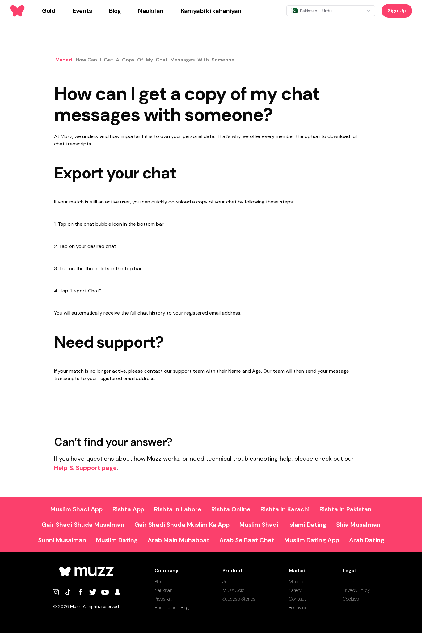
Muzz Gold (233, 590)
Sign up (230, 581)
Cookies (351, 599)
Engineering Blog (171, 607)
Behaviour (299, 607)
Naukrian (163, 590)
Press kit (163, 599)
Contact (297, 599)
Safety (295, 590)
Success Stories (238, 599)
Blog (158, 581)
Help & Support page (85, 468)
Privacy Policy (356, 590)
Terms (349, 581)
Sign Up (397, 10)
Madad (296, 581)
